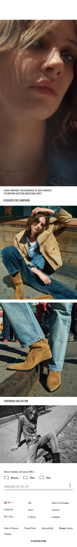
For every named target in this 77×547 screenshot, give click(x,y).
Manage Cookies (66, 528)
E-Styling (31, 516)
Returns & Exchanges (60, 502)
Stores (30, 509)
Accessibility (47, 528)
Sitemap (7, 533)
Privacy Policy (30, 528)
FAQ (29, 502)
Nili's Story (8, 516)
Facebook (56, 509)
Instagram (56, 516)
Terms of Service (11, 528)
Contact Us (8, 509)
